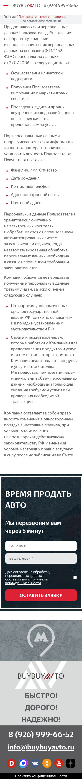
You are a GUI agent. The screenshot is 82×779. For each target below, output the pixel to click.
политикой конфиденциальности (26, 581)
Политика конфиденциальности (41, 776)
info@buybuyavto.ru (41, 747)
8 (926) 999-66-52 (61, 5)
